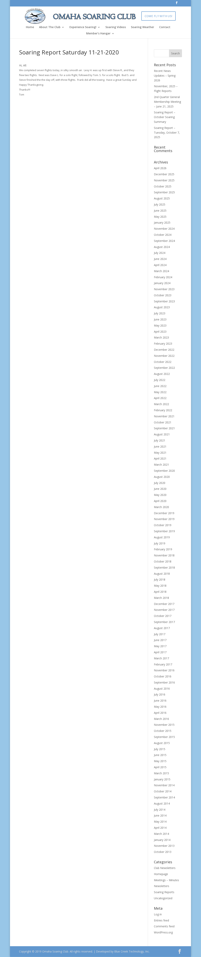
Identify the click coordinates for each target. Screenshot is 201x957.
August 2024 (162, 247)
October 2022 (162, 362)
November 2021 (164, 416)
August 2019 (162, 537)
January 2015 (162, 779)
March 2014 (161, 834)
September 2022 (164, 368)
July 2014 (159, 809)
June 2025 (160, 210)
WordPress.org (163, 932)
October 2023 (162, 295)
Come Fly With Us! (158, 16)
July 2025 (159, 204)
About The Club (49, 27)
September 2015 (164, 737)
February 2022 (163, 410)
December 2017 (164, 604)
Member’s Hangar (98, 33)
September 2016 (164, 682)
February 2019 (163, 549)
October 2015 (162, 731)
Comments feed (164, 926)
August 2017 (162, 628)
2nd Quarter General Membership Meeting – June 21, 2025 (167, 101)
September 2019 (164, 531)
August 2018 (162, 573)
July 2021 (159, 440)
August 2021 (162, 434)
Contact (164, 27)
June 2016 (160, 700)
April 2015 (160, 767)
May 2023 (160, 325)
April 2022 (160, 398)
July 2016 (159, 694)
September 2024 (164, 241)
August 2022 (162, 374)
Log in (158, 914)
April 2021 (160, 458)
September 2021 (164, 428)
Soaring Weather (142, 27)
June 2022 (160, 386)
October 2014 (162, 791)
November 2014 (164, 785)
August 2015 (162, 743)
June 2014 (160, 815)
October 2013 (162, 852)
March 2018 (161, 598)
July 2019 (159, 543)
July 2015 (159, 749)
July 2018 (159, 579)
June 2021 (160, 446)
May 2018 (160, 585)
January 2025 (162, 222)
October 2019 (162, 525)
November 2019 (164, 519)
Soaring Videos (115, 27)
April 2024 (160, 265)
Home (30, 27)
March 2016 (161, 719)
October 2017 (162, 616)
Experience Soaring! (82, 27)
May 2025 (160, 216)
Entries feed (161, 920)
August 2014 (162, 803)
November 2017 (164, 610)
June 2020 (160, 489)
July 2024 (159, 253)
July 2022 (159, 380)
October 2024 (162, 235)
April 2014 (160, 827)
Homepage (161, 874)
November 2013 (164, 846)
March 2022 (161, 404)
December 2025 (164, 174)
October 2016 (162, 676)
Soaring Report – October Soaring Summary (164, 117)
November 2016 (164, 670)
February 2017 (163, 664)
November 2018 (164, 555)
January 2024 (162, 283)
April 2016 (160, 713)
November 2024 (164, 228)
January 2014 (162, 840)
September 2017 (164, 622)
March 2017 (161, 658)
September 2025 (164, 192)
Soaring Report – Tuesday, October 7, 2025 (167, 132)
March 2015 (161, 773)
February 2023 (163, 343)
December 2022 (164, 349)
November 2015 (164, 725)
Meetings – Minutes (166, 880)
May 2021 (160, 452)
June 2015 (160, 755)
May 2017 (160, 646)
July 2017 (159, 634)
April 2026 (160, 168)
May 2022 (160, 392)
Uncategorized (163, 898)
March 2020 (161, 507)
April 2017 (160, 652)
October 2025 (162, 186)
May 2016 (160, 706)
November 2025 (164, 180)
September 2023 (164, 301)
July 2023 (159, 313)
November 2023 (164, 289)
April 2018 (160, 592)
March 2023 (161, 337)
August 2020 (162, 477)
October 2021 (162, 422)
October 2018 (162, 561)
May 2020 (160, 495)
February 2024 (163, 277)
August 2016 (162, 688)
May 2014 (160, 821)
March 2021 (161, 464)
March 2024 (161, 271)
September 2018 (164, 567)
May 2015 (160, 761)
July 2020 (159, 483)
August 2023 (162, 307)
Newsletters (161, 886)
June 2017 (160, 640)
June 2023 (160, 319)
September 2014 (164, 797)
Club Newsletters (164, 868)
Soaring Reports (164, 892)
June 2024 (160, 259)
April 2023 (160, 331)
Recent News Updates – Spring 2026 (164, 75)
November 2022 (164, 356)
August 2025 (162, 198)
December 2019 (164, 513)
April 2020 (160, 501)
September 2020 (164, 471)
